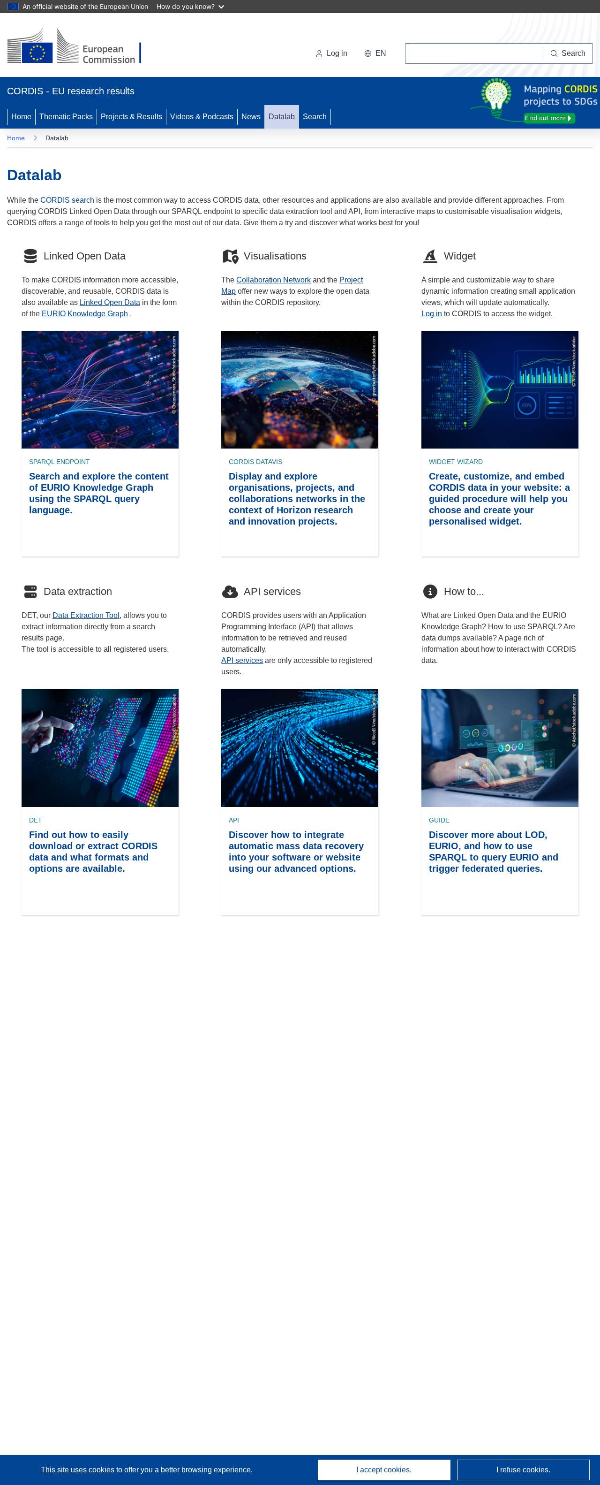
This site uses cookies (78, 1470)
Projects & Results (131, 117)
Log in (337, 53)
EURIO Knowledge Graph (85, 314)
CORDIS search (67, 200)
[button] (375, 53)
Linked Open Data (110, 302)
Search (315, 117)
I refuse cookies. (523, 1470)
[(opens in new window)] (82, 47)
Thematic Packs (66, 117)
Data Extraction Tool (86, 615)
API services (242, 660)
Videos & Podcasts (201, 117)
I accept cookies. (384, 1470)
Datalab (282, 117)
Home (21, 117)
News (251, 117)
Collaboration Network (273, 280)
